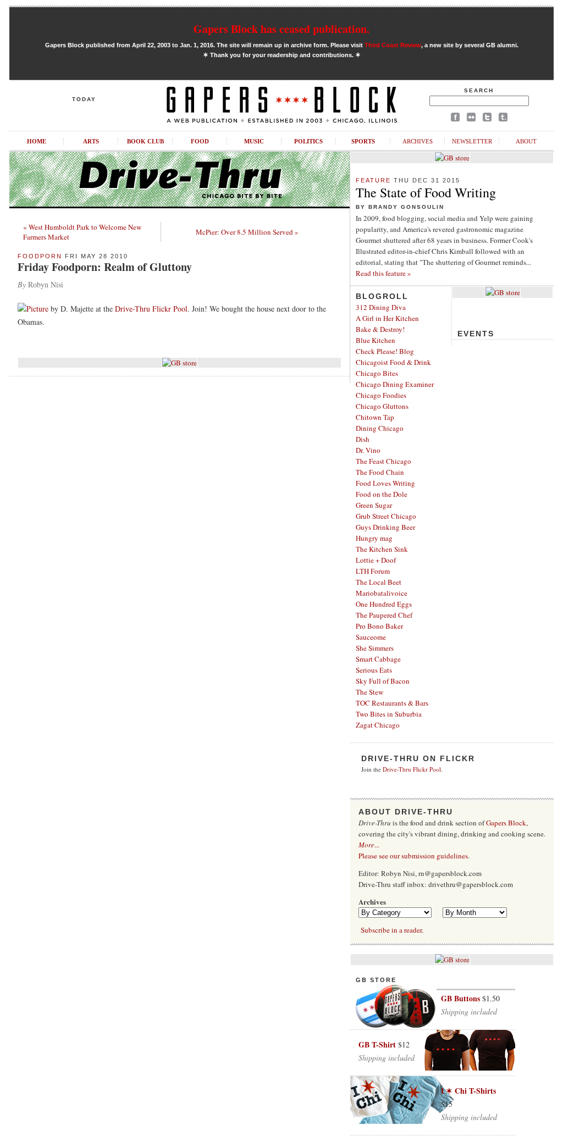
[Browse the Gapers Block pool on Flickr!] (471, 119)
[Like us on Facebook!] (455, 119)
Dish (362, 439)
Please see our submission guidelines (413, 856)
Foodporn (40, 256)
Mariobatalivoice (381, 593)
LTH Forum (373, 571)
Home (36, 141)
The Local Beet (378, 582)
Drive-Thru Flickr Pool (151, 308)
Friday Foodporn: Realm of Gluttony (105, 267)
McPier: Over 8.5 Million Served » (247, 232)
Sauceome (371, 637)
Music (254, 141)
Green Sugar (374, 505)
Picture (37, 308)
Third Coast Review (393, 45)
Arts (91, 141)
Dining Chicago (380, 428)
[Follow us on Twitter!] (487, 119)
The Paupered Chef (384, 615)
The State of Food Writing (426, 192)
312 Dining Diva (381, 307)
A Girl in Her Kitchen (387, 318)
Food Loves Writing (385, 483)
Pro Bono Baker (379, 626)
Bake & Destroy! (380, 329)
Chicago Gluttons (382, 406)
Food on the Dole (381, 494)
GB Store (376, 980)
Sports (363, 141)
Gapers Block (506, 823)
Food (200, 141)
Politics (308, 141)
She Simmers (375, 648)
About (526, 141)
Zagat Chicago (378, 725)
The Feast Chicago (383, 461)
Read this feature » (383, 273)
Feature (373, 180)
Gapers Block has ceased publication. (281, 29)
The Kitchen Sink (382, 549)
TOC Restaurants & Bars (392, 703)
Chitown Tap (375, 417)
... (368, 845)
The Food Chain (380, 472)
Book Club (145, 141)
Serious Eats (374, 670)
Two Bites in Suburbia (389, 714)
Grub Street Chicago (386, 516)
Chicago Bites (377, 373)
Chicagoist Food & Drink (393, 362)
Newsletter (472, 141)
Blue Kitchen (375, 340)
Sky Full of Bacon (383, 681)
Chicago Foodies (381, 395)
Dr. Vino (368, 450)
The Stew (369, 692)
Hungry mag (374, 538)
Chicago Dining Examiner (395, 384)
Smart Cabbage (378, 659)
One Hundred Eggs (384, 604)
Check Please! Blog (385, 351)
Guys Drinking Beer (385, 527)
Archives (417, 141)
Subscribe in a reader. (392, 930)
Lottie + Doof (376, 560)
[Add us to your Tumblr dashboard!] (503, 119)
